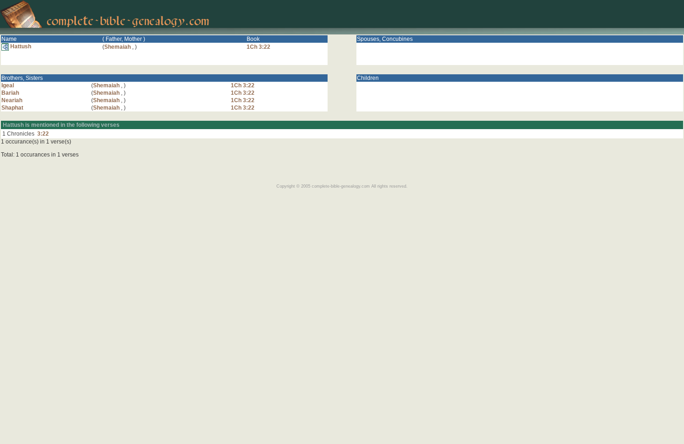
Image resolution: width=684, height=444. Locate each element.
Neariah (11, 100)
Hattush (20, 46)
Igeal (7, 85)
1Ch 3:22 (258, 47)
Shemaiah (117, 47)
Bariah (10, 93)
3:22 (43, 134)
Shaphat (12, 107)
